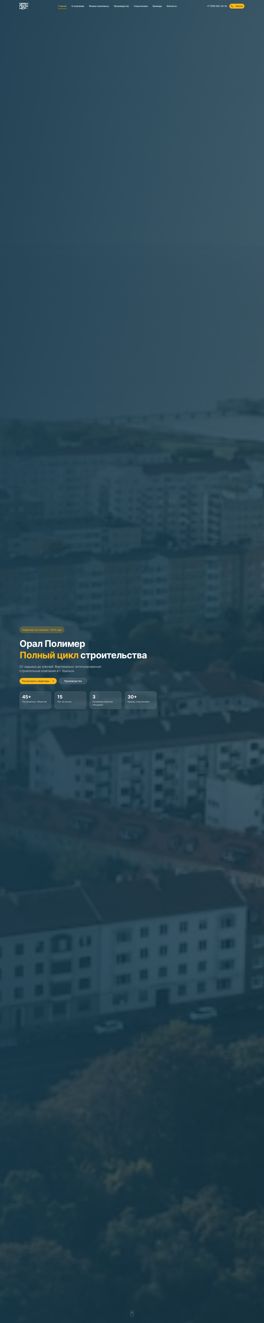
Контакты (172, 6)
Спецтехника (141, 6)
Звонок (239, 6)
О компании (78, 6)
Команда (157, 6)
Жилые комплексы (99, 6)
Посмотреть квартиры (35, 681)
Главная (62, 6)
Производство (121, 6)
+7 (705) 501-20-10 (217, 6)
